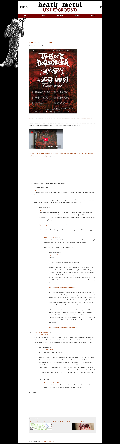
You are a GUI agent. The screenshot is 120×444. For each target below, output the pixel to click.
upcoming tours (45, 156)
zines (77, 15)
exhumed (55, 153)
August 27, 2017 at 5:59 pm (51, 382)
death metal (42, 153)
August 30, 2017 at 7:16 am (56, 255)
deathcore (49, 153)
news (75, 153)
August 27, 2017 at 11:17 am (47, 350)
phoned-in (64, 123)
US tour (53, 156)
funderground (62, 153)
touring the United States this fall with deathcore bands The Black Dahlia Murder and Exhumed (65, 118)
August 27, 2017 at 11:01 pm (52, 237)
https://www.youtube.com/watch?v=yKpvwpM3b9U (63, 327)
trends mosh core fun (35, 156)
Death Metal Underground (47, 441)
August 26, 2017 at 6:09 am (46, 210)
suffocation (80, 153)
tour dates (90, 153)
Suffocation (32, 118)
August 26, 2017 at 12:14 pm (42, 335)
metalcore (70, 153)
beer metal (35, 153)
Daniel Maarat (34, 45)
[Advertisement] (62, 29)
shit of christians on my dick (41, 332)
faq (43, 15)
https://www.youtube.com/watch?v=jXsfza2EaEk (62, 287)
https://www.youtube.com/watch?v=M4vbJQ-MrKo (53, 225)
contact (94, 15)
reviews (60, 15)
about (26, 15)
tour (86, 153)
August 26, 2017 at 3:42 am (41, 190)
